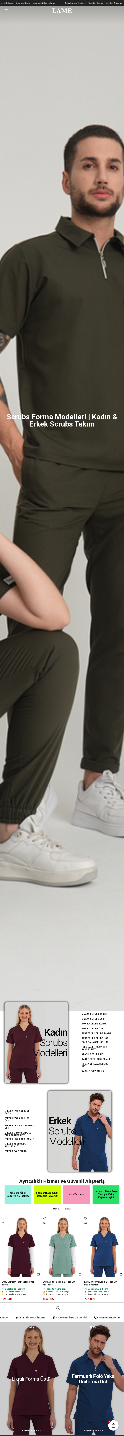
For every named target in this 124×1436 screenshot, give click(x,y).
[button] (58, 1308)
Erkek (60, 1121)
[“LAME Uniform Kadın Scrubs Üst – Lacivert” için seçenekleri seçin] (80, 1274)
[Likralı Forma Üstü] (31, 1379)
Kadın (55, 1032)
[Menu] (6, 10)
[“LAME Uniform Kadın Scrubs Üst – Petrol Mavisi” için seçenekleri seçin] (38, 1274)
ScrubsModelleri (49, 1048)
